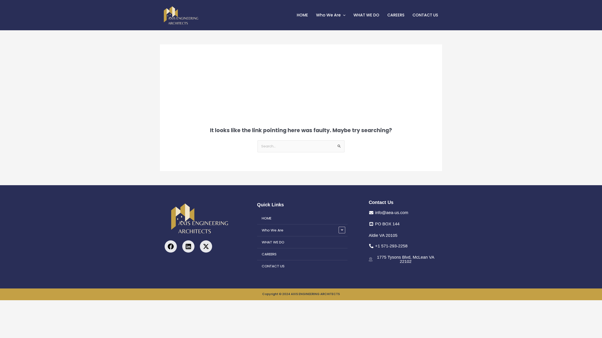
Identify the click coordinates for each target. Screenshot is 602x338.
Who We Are (328, 15)
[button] (343, 15)
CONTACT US (425, 15)
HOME (302, 15)
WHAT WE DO (366, 15)
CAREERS (395, 15)
